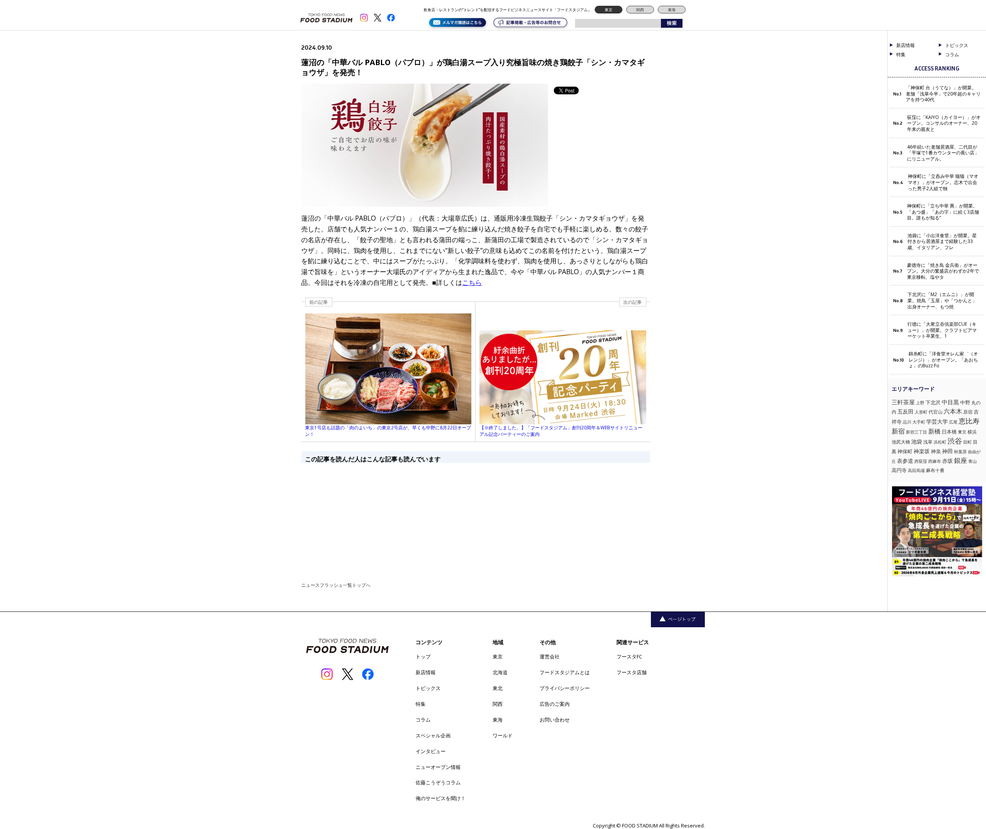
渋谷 (954, 440)
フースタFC (629, 656)
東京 (608, 9)
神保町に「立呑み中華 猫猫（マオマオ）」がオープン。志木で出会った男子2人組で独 (943, 182)
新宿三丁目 (916, 432)
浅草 (927, 442)
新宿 (898, 431)
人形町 (921, 412)
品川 (907, 422)
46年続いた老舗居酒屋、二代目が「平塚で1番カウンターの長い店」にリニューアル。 (943, 153)
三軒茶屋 (903, 402)
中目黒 (950, 402)
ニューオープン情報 (438, 767)
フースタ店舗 (632, 672)
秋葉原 (960, 451)
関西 (640, 9)
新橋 (934, 431)
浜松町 (940, 442)
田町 (967, 442)
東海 (672, 9)
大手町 (918, 422)
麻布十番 (935, 470)
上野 (920, 402)
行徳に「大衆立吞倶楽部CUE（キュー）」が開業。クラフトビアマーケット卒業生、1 (942, 330)
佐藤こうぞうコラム (438, 782)
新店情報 (905, 45)
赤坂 (947, 460)
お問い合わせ (555, 719)
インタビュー (431, 751)
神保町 (904, 451)
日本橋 (949, 431)
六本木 (953, 411)
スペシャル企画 (433, 735)
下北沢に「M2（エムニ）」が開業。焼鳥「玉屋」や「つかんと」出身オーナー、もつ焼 (942, 300)
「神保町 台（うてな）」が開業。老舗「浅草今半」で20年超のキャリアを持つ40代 (943, 94)
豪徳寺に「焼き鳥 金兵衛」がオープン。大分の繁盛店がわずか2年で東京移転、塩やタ (943, 271)
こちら (472, 282)
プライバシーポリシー (565, 688)
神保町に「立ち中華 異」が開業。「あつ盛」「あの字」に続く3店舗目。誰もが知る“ (943, 212)
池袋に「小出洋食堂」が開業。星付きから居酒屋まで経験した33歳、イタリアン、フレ (942, 242)
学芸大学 (937, 421)
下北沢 (933, 402)
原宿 (968, 412)
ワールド (503, 735)
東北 (498, 688)
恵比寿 (969, 420)
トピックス (428, 688)
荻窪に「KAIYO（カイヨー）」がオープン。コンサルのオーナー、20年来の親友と (944, 123)
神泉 (936, 451)
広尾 (953, 422)
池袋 (916, 441)
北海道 (500, 672)
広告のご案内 (555, 703)
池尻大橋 (901, 442)
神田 (947, 451)
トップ (423, 656)
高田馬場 (916, 470)
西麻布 (934, 461)
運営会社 (550, 656)
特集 (901, 55)
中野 (965, 402)
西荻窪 (920, 461)
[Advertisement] (475, 517)
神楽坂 (922, 451)
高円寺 (899, 470)
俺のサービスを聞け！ (441, 798)
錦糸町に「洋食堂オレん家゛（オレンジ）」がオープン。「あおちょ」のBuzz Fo (943, 360)
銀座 (960, 460)
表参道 (905, 460)
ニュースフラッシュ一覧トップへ (336, 585)
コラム (423, 719)
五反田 (905, 411)
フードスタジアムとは (565, 672)
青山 (972, 461)
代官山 (935, 412)
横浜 (972, 432)
